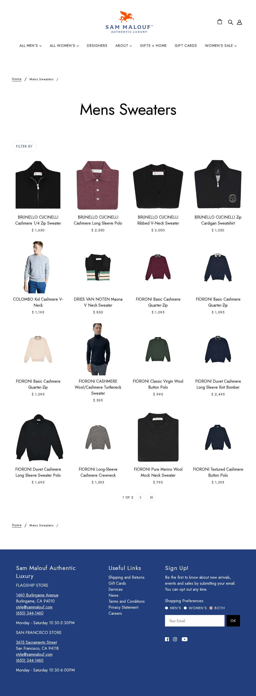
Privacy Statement (123, 607)
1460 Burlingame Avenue (37, 595)
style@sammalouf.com (34, 607)
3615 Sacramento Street (36, 642)
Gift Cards (117, 583)
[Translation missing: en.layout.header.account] (239, 22)
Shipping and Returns (126, 577)
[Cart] (220, 22)
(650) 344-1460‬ (30, 613)
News (113, 595)
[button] (104, 497)
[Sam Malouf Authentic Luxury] (129, 32)
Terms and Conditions (126, 601)
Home (17, 79)
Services (115, 589)
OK (233, 620)
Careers (115, 613)
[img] (230, 22)
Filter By (24, 146)
